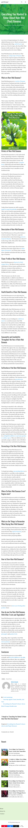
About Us (2, 811)
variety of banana (20, 81)
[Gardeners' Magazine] (4, 2)
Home (1, 808)
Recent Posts (9, 678)
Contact (2, 814)
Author (3, 678)
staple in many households (8, 209)
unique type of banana (15, 56)
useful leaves (18, 44)
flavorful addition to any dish (17, 657)
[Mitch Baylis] (6, 690)
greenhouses (19, 379)
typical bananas (16, 531)
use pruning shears (18, 471)
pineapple (4, 634)
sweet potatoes (5, 642)
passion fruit (13, 634)
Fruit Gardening (7, 697)
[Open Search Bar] (22, 2)
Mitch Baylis (14, 682)
